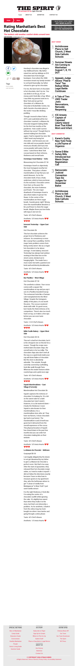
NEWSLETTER (58, 2)
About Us (28, 15)
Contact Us (53, 15)
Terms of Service (33, 659)
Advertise (40, 15)
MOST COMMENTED (57, 134)
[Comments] (8, 73)
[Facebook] (8, 68)
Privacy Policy (43, 659)
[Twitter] (14, 68)
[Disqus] (27, 548)
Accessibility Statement (54, 659)
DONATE (69, 2)
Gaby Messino (8, 37)
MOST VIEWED (56, 42)
